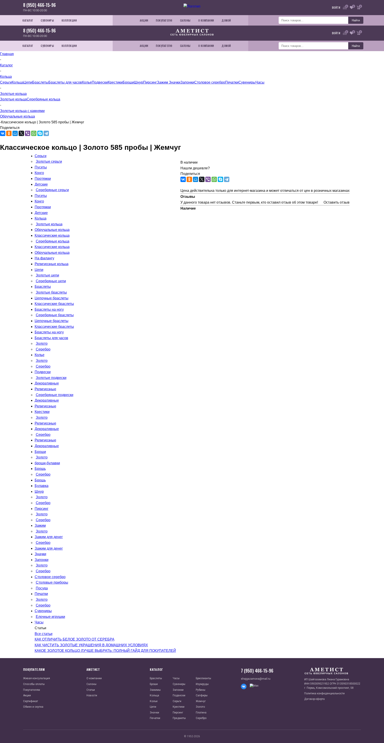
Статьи (90, 689)
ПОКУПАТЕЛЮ (164, 20)
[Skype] (40, 133)
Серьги (6, 82)
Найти (356, 20)
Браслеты (40, 82)
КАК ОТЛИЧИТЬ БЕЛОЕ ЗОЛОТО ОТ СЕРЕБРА (74, 639)
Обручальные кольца (17, 116)
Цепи (28, 82)
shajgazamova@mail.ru (255, 678)
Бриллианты (203, 678)
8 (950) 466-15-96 (39, 5)
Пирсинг (150, 82)
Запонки (187, 82)
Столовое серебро (209, 82)
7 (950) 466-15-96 (257, 670)
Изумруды (202, 684)
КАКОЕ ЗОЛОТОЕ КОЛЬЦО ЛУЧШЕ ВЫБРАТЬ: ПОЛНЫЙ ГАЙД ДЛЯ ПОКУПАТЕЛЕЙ (105, 651)
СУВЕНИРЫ (47, 20)
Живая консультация (36, 678)
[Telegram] (46, 133)
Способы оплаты (34, 684)
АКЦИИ (144, 20)
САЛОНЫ (185, 20)
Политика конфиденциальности (324, 693)
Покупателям (31, 689)
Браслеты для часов (65, 82)
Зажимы (155, 689)
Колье (87, 82)
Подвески (100, 82)
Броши (128, 82)
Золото (200, 706)
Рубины (200, 689)
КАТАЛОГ (27, 20)
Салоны (91, 684)
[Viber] (27, 133)
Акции (27, 695)
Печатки (231, 82)
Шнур (138, 82)
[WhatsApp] (33, 133)
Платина (201, 712)
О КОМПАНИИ (206, 20)
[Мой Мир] (15, 133)
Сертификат (30, 701)
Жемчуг (201, 701)
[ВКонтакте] (2, 133)
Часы (260, 82)
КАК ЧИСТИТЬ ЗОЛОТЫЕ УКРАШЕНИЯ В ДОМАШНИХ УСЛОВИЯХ (91, 645)
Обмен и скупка (33, 706)
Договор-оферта (314, 699)
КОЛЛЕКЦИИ (69, 20)
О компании (94, 678)
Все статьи (43, 634)
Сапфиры (202, 695)
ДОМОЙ (226, 20)
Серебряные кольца (43, 99)
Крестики (115, 82)
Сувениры (247, 82)
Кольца (18, 82)
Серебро (201, 718)
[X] (21, 133)
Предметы (179, 718)
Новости (91, 695)
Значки (174, 82)
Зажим (163, 82)
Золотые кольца (13, 99)
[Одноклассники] (9, 133)
